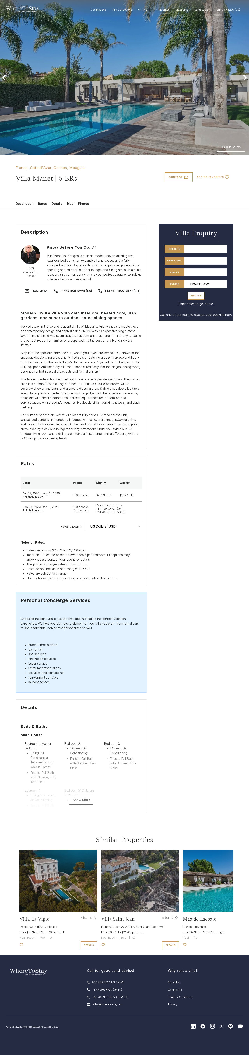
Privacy (172, 1004)
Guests (174, 284)
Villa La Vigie (34, 919)
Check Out (174, 261)
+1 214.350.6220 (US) (76, 291)
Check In (175, 249)
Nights (174, 272)
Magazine (181, 9)
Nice (131, 926)
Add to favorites (210, 177)
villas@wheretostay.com (107, 1004)
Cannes (60, 168)
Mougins (77, 168)
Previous (4, 78)
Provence (199, 926)
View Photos (231, 146)
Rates (42, 204)
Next (245, 78)
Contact (176, 177)
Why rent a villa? (183, 971)
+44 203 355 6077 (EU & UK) (110, 997)
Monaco (52, 926)
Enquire (196, 295)
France (22, 168)
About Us (174, 982)
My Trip (142, 9)
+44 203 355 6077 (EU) (122, 291)
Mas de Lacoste (199, 919)
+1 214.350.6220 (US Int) (107, 989)
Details (57, 204)
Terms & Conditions (180, 997)
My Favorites (161, 9)
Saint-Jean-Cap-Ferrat (150, 926)
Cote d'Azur (40, 168)
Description (24, 204)
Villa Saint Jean (118, 919)
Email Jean (39, 291)
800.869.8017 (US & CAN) (108, 982)
